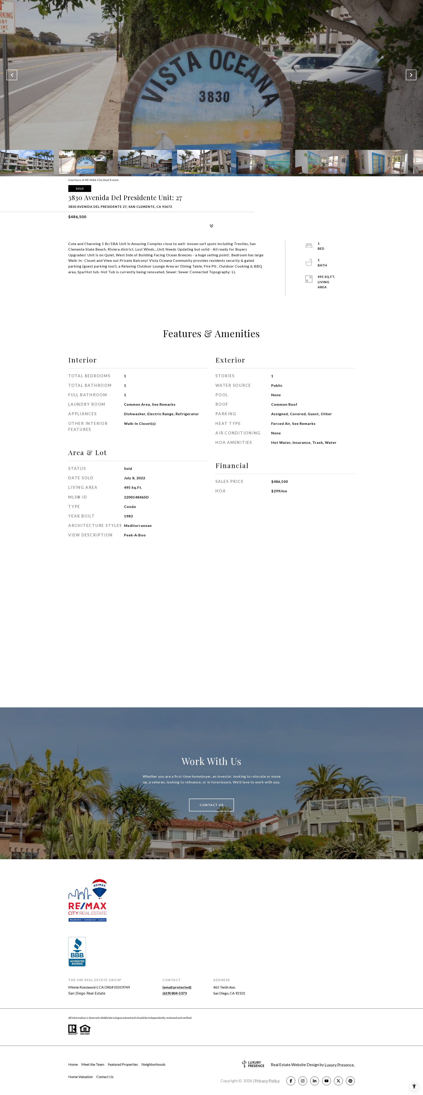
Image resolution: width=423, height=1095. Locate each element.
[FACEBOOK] (290, 1080)
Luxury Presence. (340, 1065)
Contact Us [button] (211, 805)
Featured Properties (123, 1064)
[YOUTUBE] (326, 1080)
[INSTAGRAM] (302, 1080)
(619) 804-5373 (175, 993)
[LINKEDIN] (314, 1080)
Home (73, 1064)
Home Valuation (80, 1077)
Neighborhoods (153, 1064)
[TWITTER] (338, 1080)
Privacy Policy (267, 1081)
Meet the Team (92, 1064)
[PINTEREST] (350, 1080)
